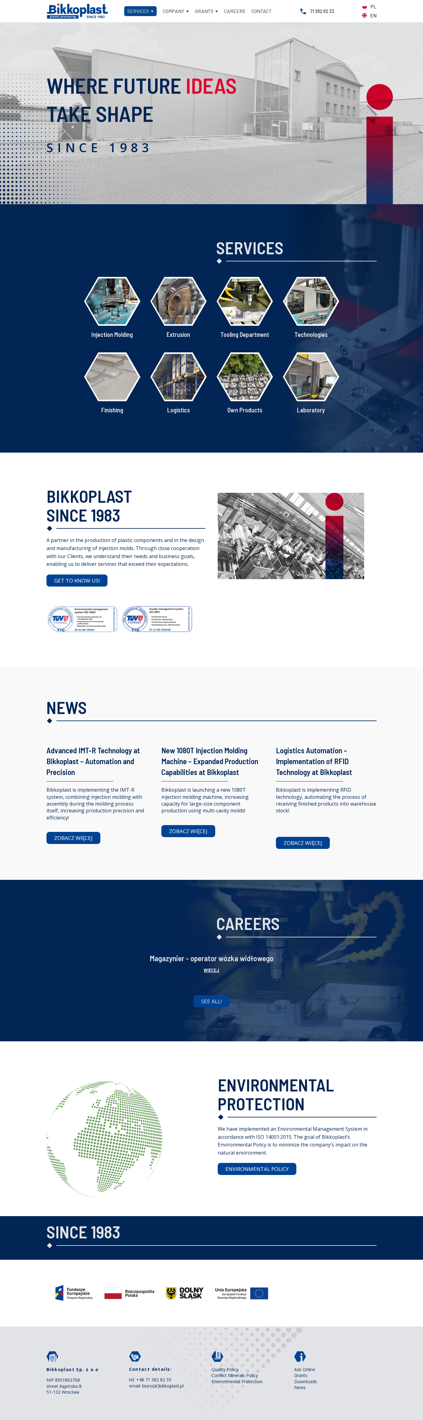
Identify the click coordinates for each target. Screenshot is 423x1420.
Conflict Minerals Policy (235, 1375)
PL (373, 6)
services (138, 11)
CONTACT (261, 11)
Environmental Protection (237, 1381)
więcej (211, 970)
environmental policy (257, 1169)
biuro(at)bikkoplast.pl (163, 1386)
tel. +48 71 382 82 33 (150, 1380)
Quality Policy (225, 1369)
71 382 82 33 (322, 11)
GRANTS (204, 11)
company (174, 11)
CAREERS (234, 11)
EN (373, 15)
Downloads (305, 1381)
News (300, 1387)
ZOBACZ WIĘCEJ (73, 837)
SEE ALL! (211, 1001)
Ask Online (304, 1369)
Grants (300, 1375)
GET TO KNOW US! (77, 580)
